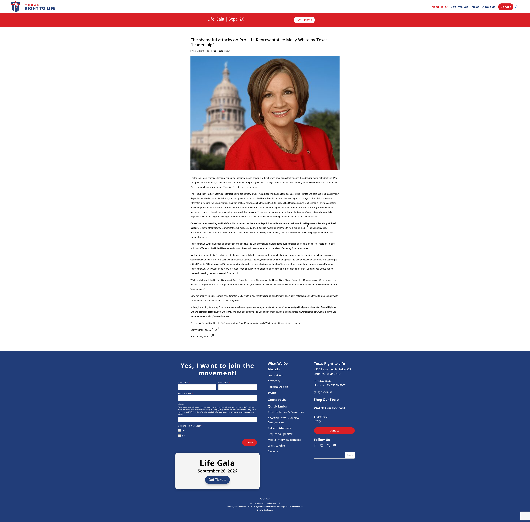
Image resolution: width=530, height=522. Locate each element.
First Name (184, 382)
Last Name (224, 382)
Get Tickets (304, 20)
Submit (249, 442)
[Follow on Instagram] (321, 445)
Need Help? (439, 7)
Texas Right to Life (201, 51)
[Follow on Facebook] (315, 445)
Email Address (185, 393)
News (475, 7)
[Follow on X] (328, 445)
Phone (181, 404)
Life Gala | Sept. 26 (225, 19)
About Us (488, 7)
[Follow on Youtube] (335, 445)
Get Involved (460, 7)
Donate (505, 7)
